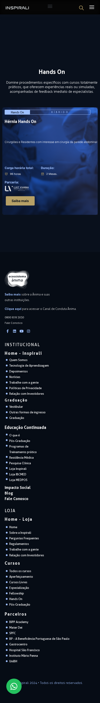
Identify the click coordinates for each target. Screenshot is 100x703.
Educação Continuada (25, 427)
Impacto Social (18, 487)
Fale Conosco (16, 498)
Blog (9, 493)
